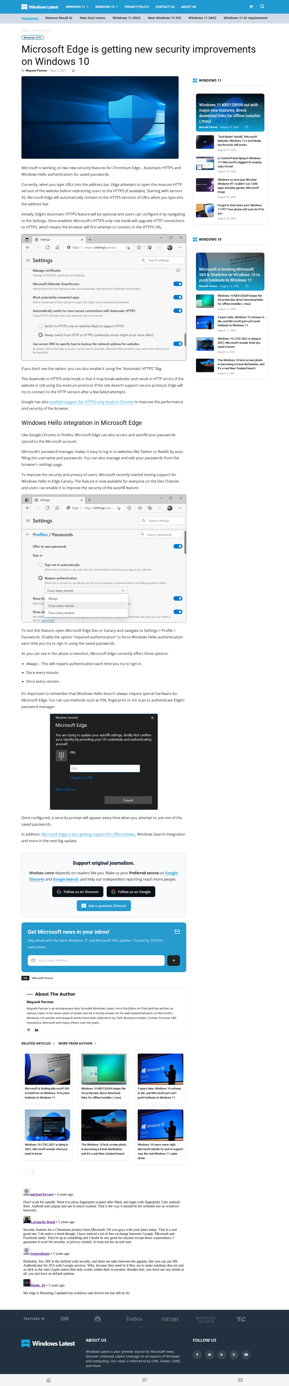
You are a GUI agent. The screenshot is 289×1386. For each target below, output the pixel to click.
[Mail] (209, 1354)
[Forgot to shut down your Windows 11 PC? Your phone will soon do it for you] (205, 210)
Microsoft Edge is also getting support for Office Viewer (88, 834)
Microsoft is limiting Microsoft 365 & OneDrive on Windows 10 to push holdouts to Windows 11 (47, 1093)
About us (188, 7)
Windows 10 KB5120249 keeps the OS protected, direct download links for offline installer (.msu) (103, 1093)
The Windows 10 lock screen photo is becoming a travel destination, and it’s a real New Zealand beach (103, 1149)
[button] (262, 7)
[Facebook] (197, 1354)
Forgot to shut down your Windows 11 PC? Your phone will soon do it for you (241, 209)
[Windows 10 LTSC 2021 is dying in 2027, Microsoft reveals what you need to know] (47, 1125)
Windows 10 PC (33, 37)
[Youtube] (246, 1354)
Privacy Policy (137, 7)
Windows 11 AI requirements (246, 18)
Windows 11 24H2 (202, 18)
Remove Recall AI (58, 18)
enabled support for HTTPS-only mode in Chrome (91, 401)
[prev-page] (25, 1173)
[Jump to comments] (144, 1380)
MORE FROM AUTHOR (75, 1043)
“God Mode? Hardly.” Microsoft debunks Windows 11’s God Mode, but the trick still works (239, 141)
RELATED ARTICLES (36, 1043)
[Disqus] (103, 1243)
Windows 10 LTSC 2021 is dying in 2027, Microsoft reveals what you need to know (46, 1149)
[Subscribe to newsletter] (241, 1380)
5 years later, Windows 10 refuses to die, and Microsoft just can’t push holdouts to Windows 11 (159, 1093)
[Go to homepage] (48, 1380)
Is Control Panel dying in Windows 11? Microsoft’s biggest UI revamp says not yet (239, 162)
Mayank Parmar (36, 70)
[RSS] (221, 1354)
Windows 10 (104, 7)
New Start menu (92, 18)
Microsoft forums (42, 978)
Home (25, 30)
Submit (173, 960)
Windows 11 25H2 (126, 18)
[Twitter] (31, 1030)
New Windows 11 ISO (164, 18)
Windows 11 (75, 7)
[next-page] (32, 1173)
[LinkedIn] (39, 1030)
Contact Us (165, 7)
